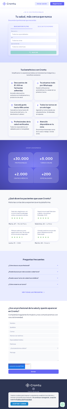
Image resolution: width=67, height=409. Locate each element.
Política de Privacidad (24, 399)
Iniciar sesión (42, 4)
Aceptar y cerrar (19, 404)
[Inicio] (33, 385)
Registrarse (57, 4)
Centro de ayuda (33, 391)
